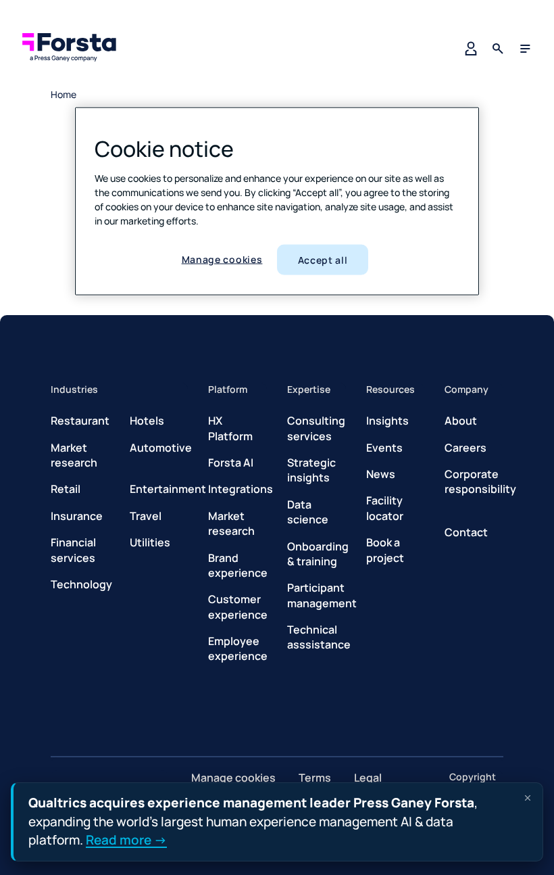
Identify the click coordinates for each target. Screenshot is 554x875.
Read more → (126, 840)
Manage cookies (222, 258)
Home (63, 94)
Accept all (323, 259)
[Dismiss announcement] (527, 797)
